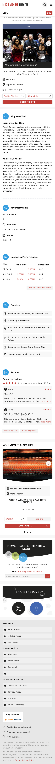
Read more (46, 401)
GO (47, 576)
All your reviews (29, 431)
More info (39, 519)
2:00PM (20, 274)
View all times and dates (39, 287)
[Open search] (44, 4)
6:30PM (31, 279)
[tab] (22, 60)
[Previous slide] (6, 43)
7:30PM (31, 269)
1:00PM (20, 279)
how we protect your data (30, 571)
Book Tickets (27, 102)
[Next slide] (48, 43)
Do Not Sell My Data (24, 760)
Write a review (10, 431)
